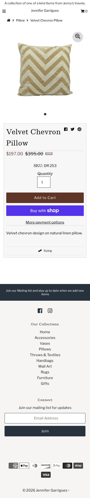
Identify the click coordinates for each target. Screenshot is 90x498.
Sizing (47, 250)
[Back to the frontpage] (9, 20)
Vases (45, 343)
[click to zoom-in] (77, 37)
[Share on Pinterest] (79, 129)
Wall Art (45, 366)
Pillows (45, 349)
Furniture (45, 378)
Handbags (45, 361)
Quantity (45, 173)
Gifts (45, 383)
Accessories (45, 338)
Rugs (45, 372)
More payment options (45, 222)
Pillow (20, 20)
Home (45, 332)
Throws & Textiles (45, 355)
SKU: (38, 165)
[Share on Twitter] (72, 129)
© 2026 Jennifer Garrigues (45, 490)
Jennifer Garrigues (45, 10)
